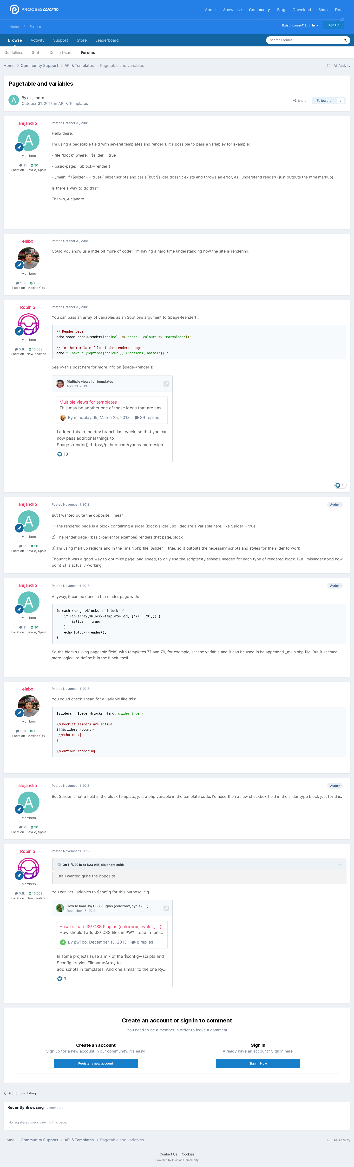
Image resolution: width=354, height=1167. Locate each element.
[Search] (345, 40)
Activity (38, 40)
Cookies (188, 1154)
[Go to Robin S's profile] (28, 324)
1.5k (22, 283)
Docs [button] (339, 9)
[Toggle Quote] (60, 865)
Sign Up (333, 25)
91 (24, 165)
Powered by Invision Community (177, 1160)
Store (82, 40)
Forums (35, 27)
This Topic (326, 40)
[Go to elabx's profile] (28, 258)
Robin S (27, 307)
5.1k (21, 349)
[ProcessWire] (34, 10)
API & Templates (73, 103)
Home (14, 27)
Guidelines (13, 52)
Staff (36, 52)
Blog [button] (281, 9)
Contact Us (168, 1154)
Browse (15, 40)
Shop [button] (323, 9)
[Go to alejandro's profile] (13, 100)
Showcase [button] (232, 9)
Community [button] (259, 9)
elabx (27, 241)
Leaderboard (107, 40)
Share (301, 100)
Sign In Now (258, 1063)
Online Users (60, 52)
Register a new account (95, 1063)
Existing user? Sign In (299, 25)
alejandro (35, 97)
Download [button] (302, 9)
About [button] (210, 9)
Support (60, 40)
